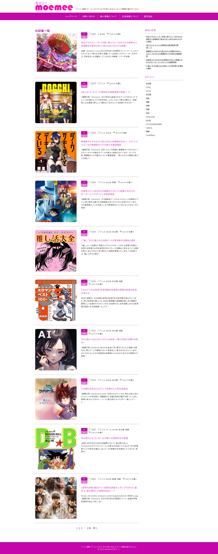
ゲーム (109, 430)
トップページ (71, 16)
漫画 (121, 281)
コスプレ (149, 127)
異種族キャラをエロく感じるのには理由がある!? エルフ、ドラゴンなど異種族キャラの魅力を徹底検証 (164, 53)
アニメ (102, 83)
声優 (147, 105)
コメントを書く (115, 34)
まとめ (102, 34)
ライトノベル (150, 116)
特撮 (147, 109)
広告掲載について (130, 16)
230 (89, 528)
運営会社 (148, 16)
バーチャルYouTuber (154, 124)
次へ (95, 528)
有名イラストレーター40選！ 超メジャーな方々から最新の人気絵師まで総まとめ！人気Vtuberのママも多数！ (164, 38)
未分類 (115, 232)
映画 (114, 182)
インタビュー (150, 135)
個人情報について (108, 16)
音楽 (147, 98)
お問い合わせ (88, 16)
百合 (147, 113)
